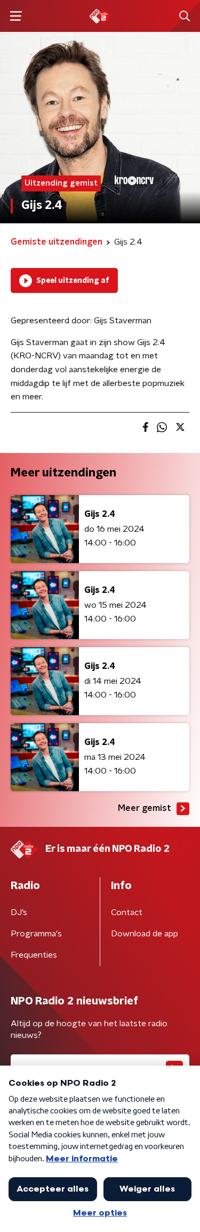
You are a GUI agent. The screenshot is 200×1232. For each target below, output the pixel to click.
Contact (126, 912)
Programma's (36, 933)
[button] (15, 16)
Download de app (144, 933)
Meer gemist (144, 808)
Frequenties (34, 955)
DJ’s (19, 912)
